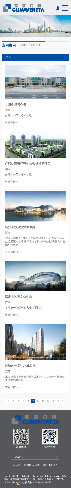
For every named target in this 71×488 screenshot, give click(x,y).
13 (53, 400)
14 (58, 400)
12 (48, 400)
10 (38, 400)
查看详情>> (12, 122)
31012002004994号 (41, 482)
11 (43, 400)
